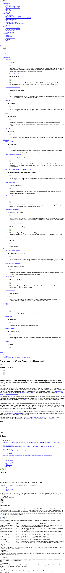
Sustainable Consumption (12, 22)
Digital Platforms (10, 38)
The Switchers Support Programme (15, 23)
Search (2, 352)
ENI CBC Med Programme (56, 391)
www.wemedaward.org (15, 413)
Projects (8, 25)
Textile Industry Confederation (27, 392)
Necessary (4, 517)
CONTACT (6, 47)
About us (8, 5)
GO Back (4, 0)
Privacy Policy (10, 487)
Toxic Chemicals (10, 32)
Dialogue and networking (12, 19)
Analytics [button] (2, 556)
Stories (8, 39)
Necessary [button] (2, 516)
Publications (9, 36)
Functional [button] (2, 544)
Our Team (8, 9)
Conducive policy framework (13, 16)
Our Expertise (9, 15)
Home (4, 355)
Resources (5, 33)
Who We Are (6, 3)
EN (7, 41)
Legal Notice (9, 489)
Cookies (8, 490)
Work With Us (10, 10)
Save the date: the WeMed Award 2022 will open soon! (17, 357)
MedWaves (13, 392)
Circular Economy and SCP (13, 28)
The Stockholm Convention (13, 6)
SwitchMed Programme (12, 394)
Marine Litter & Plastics (12, 31)
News (7, 35)
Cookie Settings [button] (4, 497)
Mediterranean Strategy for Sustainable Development (39, 417)
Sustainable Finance (11, 20)
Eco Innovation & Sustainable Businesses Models (18, 18)
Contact (8, 12)
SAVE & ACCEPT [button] (5, 572)
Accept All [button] (11, 497)
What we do (6, 13)
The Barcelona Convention (13, 8)
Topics (4, 26)
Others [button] (1, 567)
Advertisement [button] (3, 562)
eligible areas (22, 399)
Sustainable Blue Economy (13, 29)
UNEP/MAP (22, 417)
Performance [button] (3, 550)
